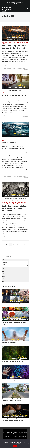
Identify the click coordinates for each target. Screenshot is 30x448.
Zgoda (15, 445)
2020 (3, 281)
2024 (3, 271)
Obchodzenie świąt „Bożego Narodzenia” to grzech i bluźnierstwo (15, 208)
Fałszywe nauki (13, 202)
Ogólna (4, 93)
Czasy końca (5, 202)
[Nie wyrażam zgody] (28, 443)
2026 (3, 260)
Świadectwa (15, 432)
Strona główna (6, 432)
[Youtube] (17, 3)
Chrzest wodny (9, 143)
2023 (3, 273)
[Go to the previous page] (3, 244)
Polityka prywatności (18, 434)
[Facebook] (15, 3)
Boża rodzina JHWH (7, 42)
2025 (3, 269)
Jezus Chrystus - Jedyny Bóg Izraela (15, 43)
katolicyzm (15, 203)
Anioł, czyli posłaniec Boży (14, 95)
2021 (3, 278)
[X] (13, 3)
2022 (3, 276)
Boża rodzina (24, 432)
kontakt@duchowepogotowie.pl (16, 2)
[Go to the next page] (3, 247)
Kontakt (9, 434)
